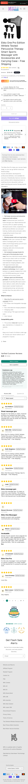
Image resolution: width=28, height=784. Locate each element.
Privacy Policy (7, 714)
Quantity (3, 105)
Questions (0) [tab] (20, 393)
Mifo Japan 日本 (7, 707)
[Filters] (2, 398)
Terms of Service (7, 718)
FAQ (4, 679)
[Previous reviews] (2, 135)
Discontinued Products (9, 710)
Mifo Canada (6, 682)
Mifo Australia (7, 700)
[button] (3, 9)
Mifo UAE (5, 696)
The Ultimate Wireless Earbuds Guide (13, 721)
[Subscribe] (23, 656)
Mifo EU (5, 689)
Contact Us (6, 675)
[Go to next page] (24, 601)
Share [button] (4, 341)
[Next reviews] (25, 135)
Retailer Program (7, 672)
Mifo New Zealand (8, 703)
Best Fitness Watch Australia (11, 725)
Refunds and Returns (9, 664)
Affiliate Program (7, 668)
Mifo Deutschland (8, 693)
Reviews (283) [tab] (7, 393)
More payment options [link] (14, 122)
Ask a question (14, 365)
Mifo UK (5, 686)
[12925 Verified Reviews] (14, 618)
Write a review (14, 361)
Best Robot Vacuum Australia (11, 728)
